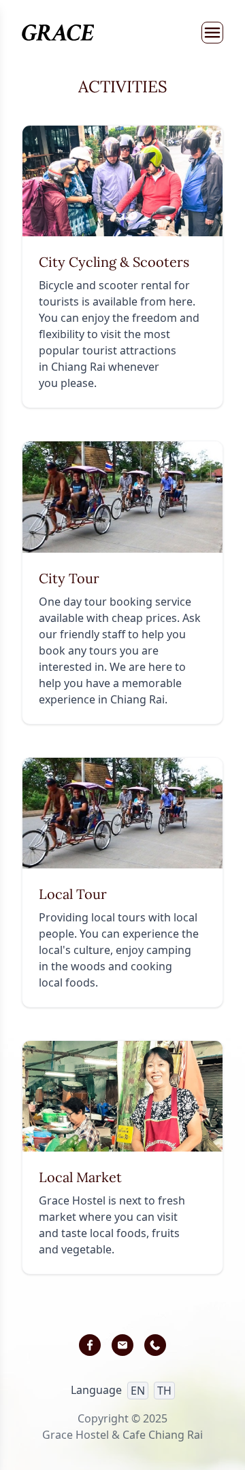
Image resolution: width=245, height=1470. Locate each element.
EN (138, 1390)
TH (164, 1390)
